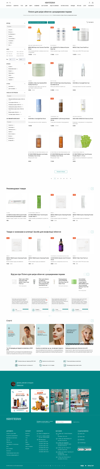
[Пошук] (10, 3)
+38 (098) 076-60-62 (62, 458)
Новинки (27, 444)
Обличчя (28, 435)
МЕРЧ (30, 5)
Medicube (30, 45)
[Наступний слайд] (92, 188)
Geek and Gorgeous (77, 116)
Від (7, 59)
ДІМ (26, 5)
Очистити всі (51, 22)
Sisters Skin (82, 436)
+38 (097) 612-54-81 (43, 441)
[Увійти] (89, 3)
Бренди (27, 448)
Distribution (82, 439)
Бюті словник (9, 448)
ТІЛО (22, 5)
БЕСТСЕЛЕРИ (44, 5)
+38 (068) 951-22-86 (43, 449)
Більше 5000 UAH (20, 55)
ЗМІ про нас (9, 442)
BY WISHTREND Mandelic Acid (41, 152)
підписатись (76, 422)
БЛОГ (84, 5)
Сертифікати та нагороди (12, 444)
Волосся (27, 433)
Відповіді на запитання (11, 437)
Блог (7, 446)
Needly (74, 45)
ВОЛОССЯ (8, 5)
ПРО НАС (79, 5)
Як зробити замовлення (11, 435)
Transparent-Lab (54, 116)
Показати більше (61, 171)
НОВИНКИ (36, 5)
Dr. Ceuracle (53, 45)
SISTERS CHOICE (65, 5)
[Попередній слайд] (89, 188)
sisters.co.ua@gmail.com (44, 433)
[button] (37, 22)
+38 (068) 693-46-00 (43, 447)
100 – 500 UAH (9, 53)
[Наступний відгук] (88, 274)
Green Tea (82, 152)
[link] (93, 3)
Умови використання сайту (12, 453)
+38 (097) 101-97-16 (62, 445)
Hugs (29, 116)
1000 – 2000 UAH (20, 51)
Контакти (8, 450)
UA (7, 2)
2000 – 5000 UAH (20, 53)
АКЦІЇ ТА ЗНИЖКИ (54, 5)
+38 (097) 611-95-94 (62, 440)
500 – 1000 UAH (9, 55)
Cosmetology (82, 442)
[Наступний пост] (87, 401)
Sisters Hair (82, 433)
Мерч (27, 442)
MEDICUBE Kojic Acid (37, 45)
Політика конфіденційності (12, 455)
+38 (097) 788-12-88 (43, 443)
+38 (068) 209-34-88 (62, 454)
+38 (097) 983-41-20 (43, 445)
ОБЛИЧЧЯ (16, 5)
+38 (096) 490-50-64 (43, 451)
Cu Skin (8, 212)
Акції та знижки (29, 446)
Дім (26, 440)
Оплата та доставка (11, 433)
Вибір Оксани (76, 29)
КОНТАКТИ (91, 5)
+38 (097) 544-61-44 (62, 449)
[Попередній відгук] (85, 274)
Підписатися (20, 385)
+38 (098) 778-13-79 (62, 436)
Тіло (26, 437)
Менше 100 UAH (9, 51)
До (17, 59)
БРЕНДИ (73, 5)
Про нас (8, 440)
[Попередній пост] (13, 401)
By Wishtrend (31, 152)
